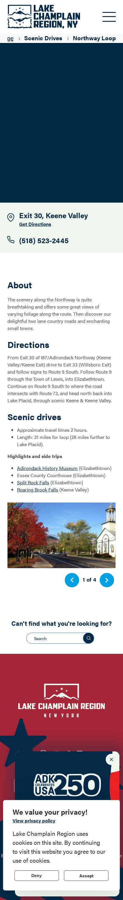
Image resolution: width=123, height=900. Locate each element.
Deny (36, 875)
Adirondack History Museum (47, 468)
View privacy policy (34, 820)
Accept (86, 876)
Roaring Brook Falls (37, 489)
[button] (72, 580)
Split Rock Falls (33, 482)
